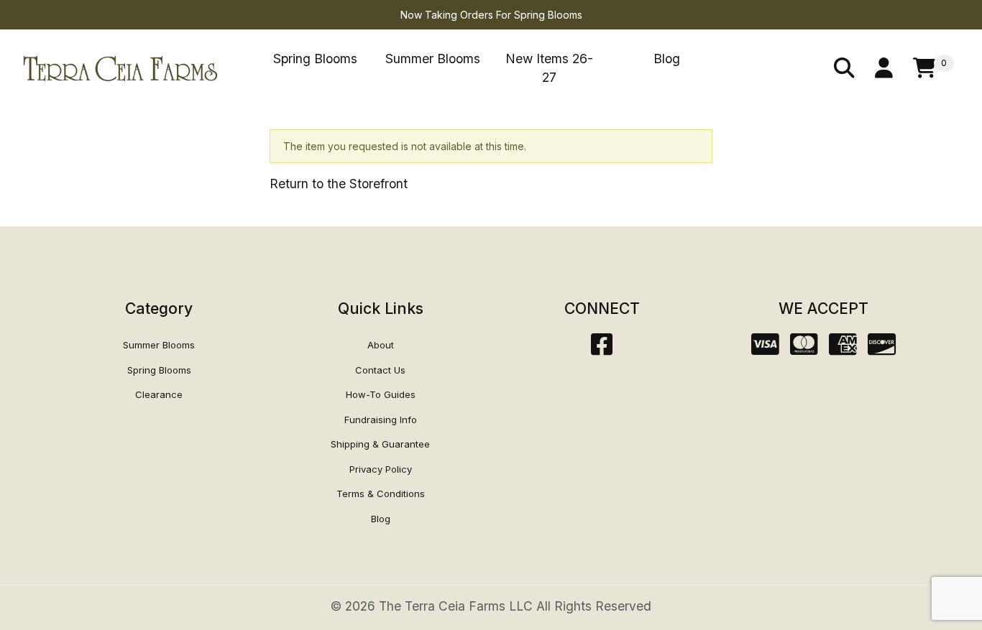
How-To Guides (381, 394)
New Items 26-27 (549, 68)
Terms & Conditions (380, 493)
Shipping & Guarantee (380, 444)
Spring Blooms (315, 58)
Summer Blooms (432, 58)
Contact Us (380, 370)
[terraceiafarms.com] (120, 67)
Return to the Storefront (339, 183)
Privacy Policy (380, 469)
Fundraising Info (380, 419)
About (380, 345)
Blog (666, 58)
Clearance (159, 394)
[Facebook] (601, 348)
